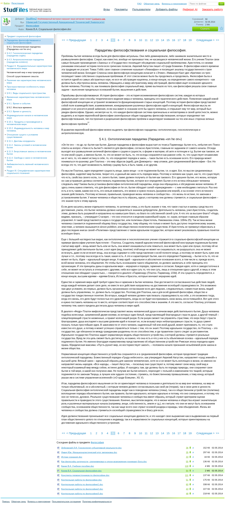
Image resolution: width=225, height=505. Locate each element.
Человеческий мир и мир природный (25, 72)
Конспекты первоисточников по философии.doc (85, 475)
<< (63, 40)
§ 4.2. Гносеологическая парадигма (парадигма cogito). (25, 54)
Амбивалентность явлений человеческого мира (28, 165)
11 (146, 40)
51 (187, 480)
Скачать (205, 28)
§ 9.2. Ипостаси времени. (19, 107)
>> (217, 40)
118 (186, 466)
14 (162, 40)
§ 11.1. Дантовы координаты (21, 141)
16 (173, 40)
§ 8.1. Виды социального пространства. (26, 93)
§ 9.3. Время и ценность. (19, 111)
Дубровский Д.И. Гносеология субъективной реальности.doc (91, 448)
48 (187, 493)
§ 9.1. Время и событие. (19, 103)
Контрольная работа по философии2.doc (82, 489)
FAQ (139, 3)
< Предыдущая (76, 40)
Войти (7, 3)
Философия (32, 25)
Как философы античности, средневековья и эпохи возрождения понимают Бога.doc (104, 461)
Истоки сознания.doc (71, 457)
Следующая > (205, 40)
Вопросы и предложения (174, 3)
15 (168, 40)
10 (140, 40)
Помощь (6, 501)
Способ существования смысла (23, 76)
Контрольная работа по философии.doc (81, 480)
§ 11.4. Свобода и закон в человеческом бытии (27, 159)
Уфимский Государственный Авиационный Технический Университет (65, 22)
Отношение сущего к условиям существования (22, 135)
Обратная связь (152, 3)
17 (179, 40)
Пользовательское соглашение (66, 501)
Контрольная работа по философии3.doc (82, 493)
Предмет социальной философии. (24, 36)
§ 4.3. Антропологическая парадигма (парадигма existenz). (25, 60)
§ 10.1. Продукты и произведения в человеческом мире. (24, 123)
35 (187, 452)
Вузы (106, 9)
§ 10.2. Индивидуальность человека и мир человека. (28, 129)
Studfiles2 (31, 18)
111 (186, 475)
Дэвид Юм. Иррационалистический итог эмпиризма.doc (89, 452)
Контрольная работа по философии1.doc (82, 484)
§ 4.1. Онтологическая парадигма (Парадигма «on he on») (24, 47)
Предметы (121, 9)
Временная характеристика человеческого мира (28, 98)
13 (157, 40)
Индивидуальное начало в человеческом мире (27, 116)
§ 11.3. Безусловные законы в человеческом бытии (29, 152)
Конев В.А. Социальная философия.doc (81, 470)
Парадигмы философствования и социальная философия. (24, 41)
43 (187, 489)
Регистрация (17, 3)
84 (187, 470)
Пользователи (141, 9)
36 (187, 448)
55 (187, 461)
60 (187, 484)
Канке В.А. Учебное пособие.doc (77, 466)
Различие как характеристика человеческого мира (29, 81)
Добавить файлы (167, 9)
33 (187, 457)
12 (151, 40)
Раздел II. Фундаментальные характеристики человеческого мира (29, 67)
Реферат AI (190, 9)
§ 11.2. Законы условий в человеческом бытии (26, 146)
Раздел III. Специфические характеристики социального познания (28, 171)
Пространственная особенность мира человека (26, 87)
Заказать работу (212, 9)
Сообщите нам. (98, 19)
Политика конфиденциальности (97, 501)
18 (184, 40)
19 (190, 40)
